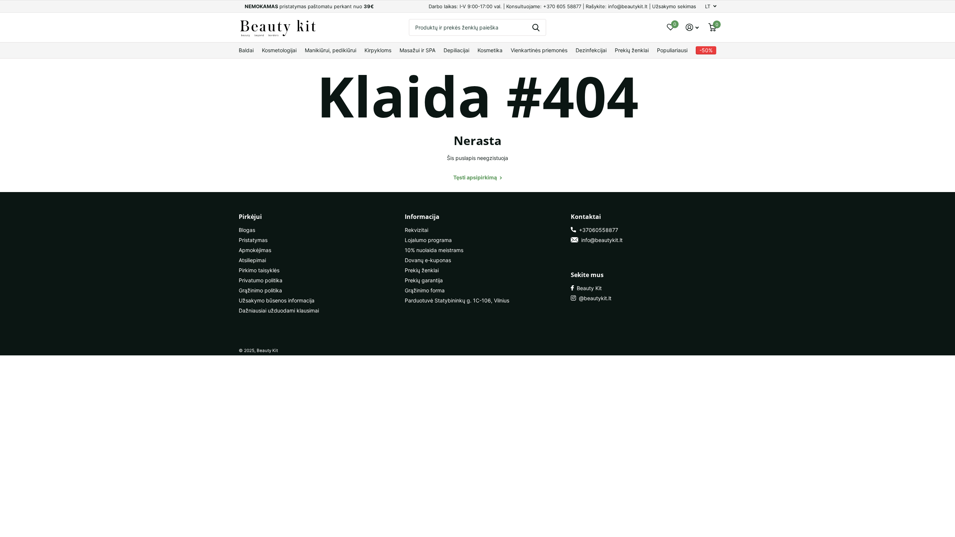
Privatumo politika (260, 280)
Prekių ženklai (632, 50)
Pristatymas (253, 240)
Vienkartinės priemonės (539, 50)
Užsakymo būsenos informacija (276, 300)
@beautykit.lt (593, 298)
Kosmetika (490, 50)
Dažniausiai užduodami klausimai (279, 310)
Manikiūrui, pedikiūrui (330, 50)
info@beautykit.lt (600, 240)
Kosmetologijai (279, 50)
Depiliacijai (456, 50)
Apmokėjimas (255, 250)
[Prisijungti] (692, 27)
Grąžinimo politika (260, 290)
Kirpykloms (377, 50)
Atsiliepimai (252, 260)
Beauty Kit (588, 288)
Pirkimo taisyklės (259, 270)
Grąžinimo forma (425, 290)
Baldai (246, 50)
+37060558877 (597, 230)
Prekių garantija (424, 280)
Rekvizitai (416, 230)
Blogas (247, 230)
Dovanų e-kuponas (428, 260)
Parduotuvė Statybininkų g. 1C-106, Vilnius (457, 300)
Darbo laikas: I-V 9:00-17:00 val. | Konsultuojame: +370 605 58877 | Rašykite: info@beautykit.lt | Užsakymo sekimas (562, 6)
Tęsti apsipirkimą (475, 177)
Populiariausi (672, 50)
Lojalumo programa (428, 240)
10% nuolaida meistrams (434, 250)
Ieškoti (536, 27)
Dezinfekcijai (591, 50)
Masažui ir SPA (417, 50)
